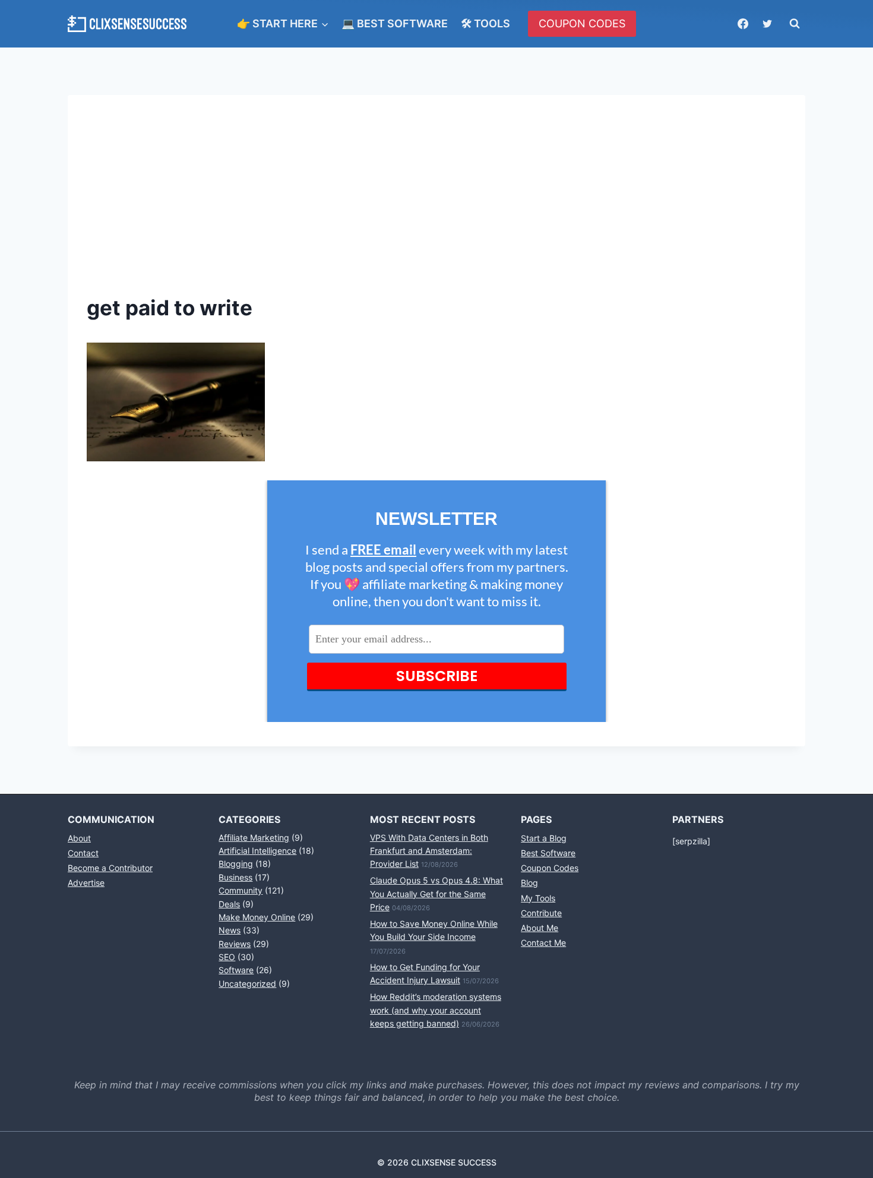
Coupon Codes (549, 868)
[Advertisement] (436, 203)
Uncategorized (247, 983)
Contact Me (543, 943)
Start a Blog (544, 838)
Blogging (236, 864)
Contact (83, 853)
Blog (529, 883)
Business (235, 877)
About (79, 838)
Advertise (86, 883)
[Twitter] (767, 23)
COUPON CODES (582, 23)
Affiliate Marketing (254, 837)
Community (240, 890)
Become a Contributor (110, 868)
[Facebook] (743, 23)
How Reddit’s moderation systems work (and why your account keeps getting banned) (435, 1010)
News (230, 930)
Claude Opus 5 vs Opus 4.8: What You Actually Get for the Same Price (436, 893)
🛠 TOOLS (485, 23)
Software (236, 970)
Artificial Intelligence (257, 851)
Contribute (541, 913)
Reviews (235, 944)
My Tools (538, 898)
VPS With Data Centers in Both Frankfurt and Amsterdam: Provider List (429, 850)
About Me (539, 928)
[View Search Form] (794, 23)
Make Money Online (257, 917)
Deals (229, 904)
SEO (227, 957)
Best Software (548, 853)
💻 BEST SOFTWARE (394, 23)
